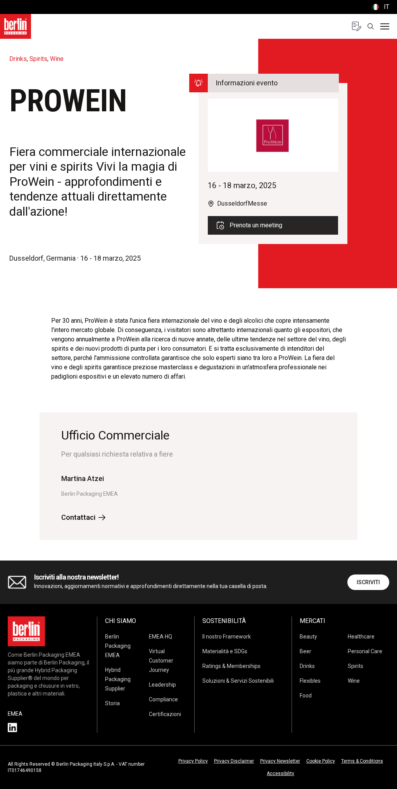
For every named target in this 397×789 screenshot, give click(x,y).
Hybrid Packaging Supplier (118, 679)
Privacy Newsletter (280, 761)
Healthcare (361, 636)
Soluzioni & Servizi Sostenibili (238, 681)
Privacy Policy (193, 761)
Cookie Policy (320, 761)
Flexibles (310, 681)
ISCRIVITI (368, 582)
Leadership (162, 685)
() (380, 6)
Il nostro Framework (226, 636)
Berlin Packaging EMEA (118, 645)
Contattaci (78, 517)
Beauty (308, 636)
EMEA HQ (160, 636)
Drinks (307, 666)
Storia (112, 703)
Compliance (163, 699)
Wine (354, 681)
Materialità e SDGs (224, 651)
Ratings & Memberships (231, 666)
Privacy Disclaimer (234, 761)
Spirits (355, 666)
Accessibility (280, 773)
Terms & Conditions (362, 761)
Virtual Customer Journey (161, 660)
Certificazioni (165, 714)
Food (306, 695)
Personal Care (365, 651)
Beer (305, 651)
